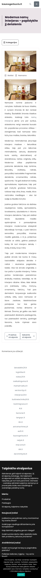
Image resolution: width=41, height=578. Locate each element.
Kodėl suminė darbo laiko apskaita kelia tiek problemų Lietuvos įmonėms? (19, 535)
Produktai (6, 499)
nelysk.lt (20, 440)
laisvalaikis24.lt (20, 367)
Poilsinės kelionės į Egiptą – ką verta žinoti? (18, 555)
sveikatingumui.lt (20, 381)
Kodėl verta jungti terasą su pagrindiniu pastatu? (19, 549)
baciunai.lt (20, 413)
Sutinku (21, 575)
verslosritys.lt (20, 390)
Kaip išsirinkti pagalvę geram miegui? (18, 530)
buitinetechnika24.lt (20, 399)
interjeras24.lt (21, 395)
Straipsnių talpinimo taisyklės (15, 506)
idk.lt (20, 449)
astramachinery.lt (20, 426)
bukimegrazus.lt (21, 404)
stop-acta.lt (20, 444)
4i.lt (20, 408)
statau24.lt (20, 376)
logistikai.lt (20, 372)
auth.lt (20, 431)
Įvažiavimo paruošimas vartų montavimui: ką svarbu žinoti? (20, 519)
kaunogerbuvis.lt (20, 435)
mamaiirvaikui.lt (20, 386)
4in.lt (20, 422)
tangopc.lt (20, 417)
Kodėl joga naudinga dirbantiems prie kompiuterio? (18, 525)
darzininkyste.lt (20, 454)
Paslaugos (6, 503)
